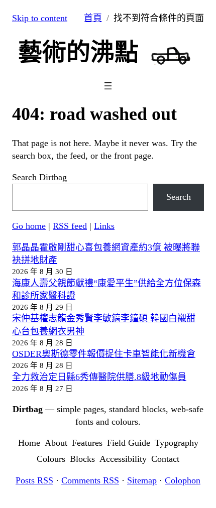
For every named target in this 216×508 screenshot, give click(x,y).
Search (178, 197)
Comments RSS (90, 480)
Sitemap (142, 480)
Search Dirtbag (39, 177)
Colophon (182, 480)
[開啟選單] (108, 86)
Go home (29, 226)
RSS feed (70, 226)
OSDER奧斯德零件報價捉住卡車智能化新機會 (103, 354)
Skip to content (39, 18)
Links (104, 226)
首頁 (93, 18)
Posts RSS (34, 480)
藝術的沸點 (78, 52)
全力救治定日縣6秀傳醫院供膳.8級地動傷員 (99, 377)
